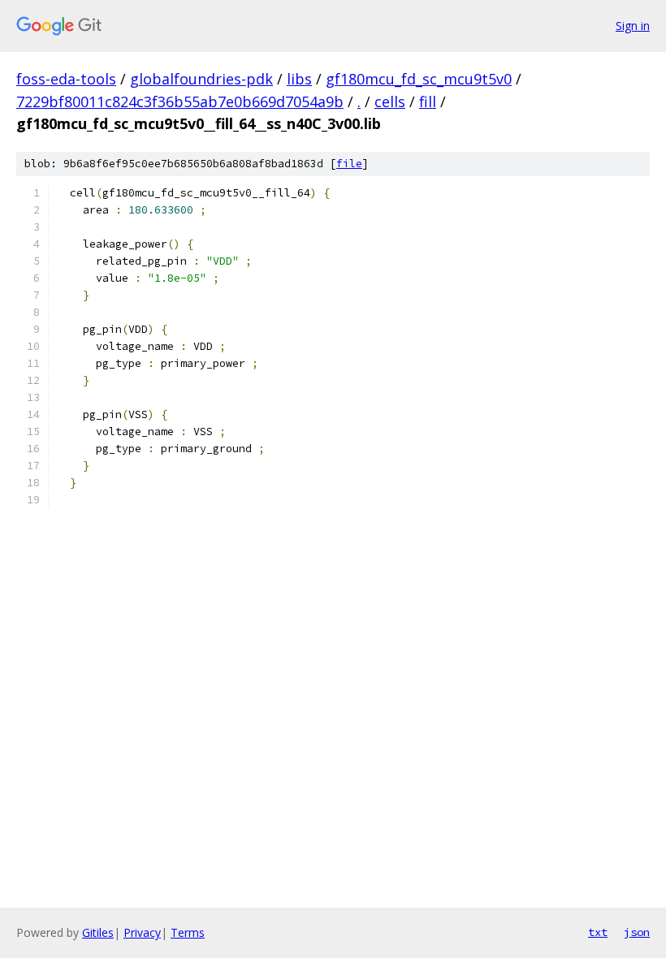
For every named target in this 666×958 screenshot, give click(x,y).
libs (299, 78)
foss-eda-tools (66, 78)
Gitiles (98, 932)
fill (427, 101)
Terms (188, 932)
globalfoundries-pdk (201, 78)
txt (598, 932)
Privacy (142, 932)
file (349, 163)
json (637, 932)
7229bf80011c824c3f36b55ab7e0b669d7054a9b (180, 101)
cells (389, 101)
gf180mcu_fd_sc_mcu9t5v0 (419, 78)
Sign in (633, 25)
